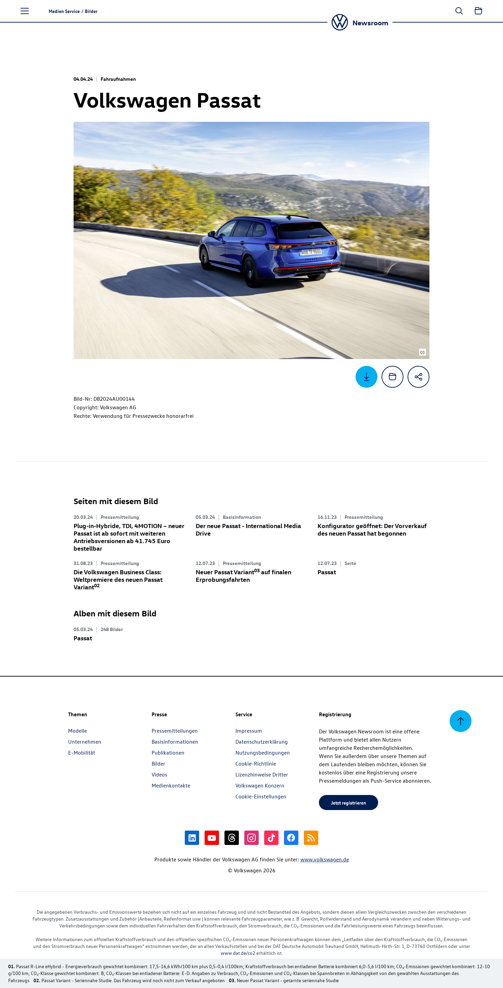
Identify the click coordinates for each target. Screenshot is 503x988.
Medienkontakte (171, 785)
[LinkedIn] (192, 838)
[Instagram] (251, 838)
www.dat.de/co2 (238, 953)
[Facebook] (291, 838)
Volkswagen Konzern (259, 785)
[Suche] (459, 11)
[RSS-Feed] (311, 838)
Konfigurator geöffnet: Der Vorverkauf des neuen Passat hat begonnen (372, 529)
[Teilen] (418, 377)
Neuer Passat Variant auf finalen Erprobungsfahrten (243, 575)
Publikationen (168, 752)
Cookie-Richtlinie (255, 763)
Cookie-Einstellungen (260, 796)
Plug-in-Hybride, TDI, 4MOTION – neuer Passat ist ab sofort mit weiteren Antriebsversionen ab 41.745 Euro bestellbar (129, 537)
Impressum (248, 730)
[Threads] (231, 838)
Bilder (158, 763)
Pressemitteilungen (175, 730)
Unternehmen (84, 741)
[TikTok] (271, 838)
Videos (159, 774)
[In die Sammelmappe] (392, 377)
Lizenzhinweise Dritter (261, 774)
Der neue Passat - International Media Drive (248, 529)
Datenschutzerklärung (261, 741)
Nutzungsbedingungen (262, 752)
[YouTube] (212, 838)
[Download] (366, 377)
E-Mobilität (81, 752)
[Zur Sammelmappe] (478, 11)
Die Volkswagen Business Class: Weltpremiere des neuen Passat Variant (118, 579)
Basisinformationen (175, 741)
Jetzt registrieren (348, 802)
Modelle (77, 730)
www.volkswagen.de (324, 859)
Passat (327, 572)
